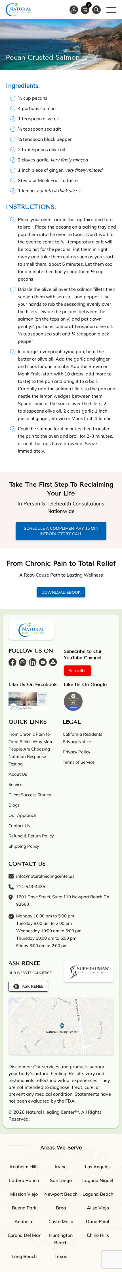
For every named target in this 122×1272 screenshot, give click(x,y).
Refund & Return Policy (31, 836)
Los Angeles (98, 1166)
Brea (61, 1208)
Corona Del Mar (24, 1235)
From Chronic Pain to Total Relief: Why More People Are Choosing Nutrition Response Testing (31, 749)
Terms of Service (78, 762)
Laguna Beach (98, 1194)
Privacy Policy (76, 752)
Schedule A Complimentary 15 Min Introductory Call (61, 531)
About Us (18, 774)
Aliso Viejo (98, 1208)
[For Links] (111, 9)
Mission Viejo (24, 1194)
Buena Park (24, 1208)
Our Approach (22, 815)
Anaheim (23, 1221)
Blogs (14, 805)
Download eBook (61, 592)
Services (16, 784)
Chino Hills (98, 1235)
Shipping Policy (24, 846)
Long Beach (24, 1256)
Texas (60, 1256)
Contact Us (19, 825)
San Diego (61, 1180)
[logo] (18, 9)
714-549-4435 (30, 886)
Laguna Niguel (97, 1180)
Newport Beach (60, 1194)
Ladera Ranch (24, 1180)
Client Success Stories (30, 794)
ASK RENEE (32, 986)
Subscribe (78, 670)
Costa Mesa (61, 1221)
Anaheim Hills (24, 1166)
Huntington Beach (61, 1238)
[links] (96, 9)
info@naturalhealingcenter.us (45, 876)
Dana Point (98, 1221)
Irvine (61, 1166)
